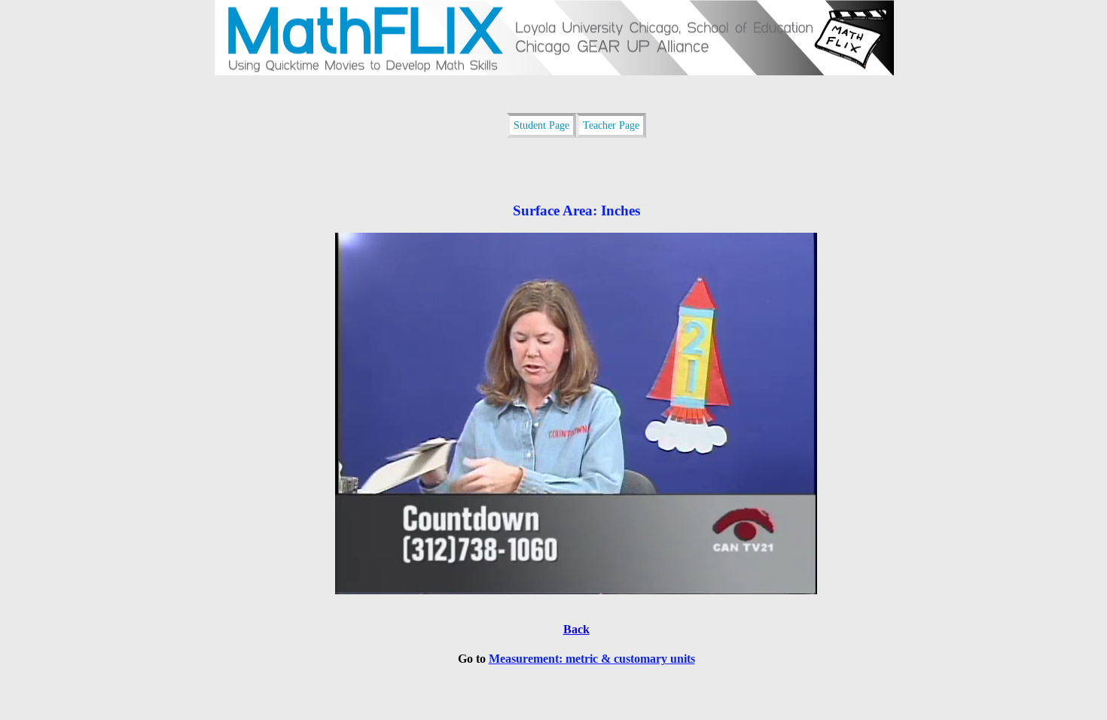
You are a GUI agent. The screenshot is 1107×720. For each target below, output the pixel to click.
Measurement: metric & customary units (592, 658)
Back (576, 629)
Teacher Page (611, 125)
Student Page (541, 125)
